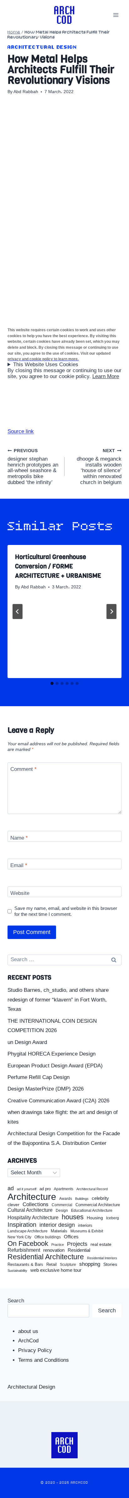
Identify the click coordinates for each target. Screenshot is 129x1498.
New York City (19, 1237)
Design (62, 1211)
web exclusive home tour (55, 1270)
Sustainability (17, 1270)
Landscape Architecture (28, 1231)
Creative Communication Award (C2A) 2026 (58, 1101)
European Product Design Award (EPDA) (55, 1066)
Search (16, 1301)
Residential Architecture (46, 1257)
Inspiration (22, 1224)
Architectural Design (42, 47)
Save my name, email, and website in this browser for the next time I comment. (65, 911)
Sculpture (68, 1264)
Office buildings (47, 1237)
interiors (85, 1225)
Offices (71, 1236)
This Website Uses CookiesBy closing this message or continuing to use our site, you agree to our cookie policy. (64, 370)
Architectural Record (92, 1189)
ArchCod (28, 1341)
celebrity (100, 1198)
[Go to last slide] (18, 611)
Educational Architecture (91, 1211)
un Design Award (27, 1042)
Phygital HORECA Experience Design (51, 1054)
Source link (21, 431)
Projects (77, 1244)
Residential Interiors (102, 1258)
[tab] (52, 683)
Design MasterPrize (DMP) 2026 (46, 1089)
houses (73, 1217)
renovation (53, 1250)
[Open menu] (115, 15)
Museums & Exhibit (86, 1231)
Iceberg (112, 1218)
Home (14, 32)
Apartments (63, 1189)
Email (18, 865)
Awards (65, 1199)
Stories (110, 1264)
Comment (23, 769)
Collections (36, 1204)
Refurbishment (24, 1250)
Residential (79, 1250)
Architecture (32, 1197)
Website (19, 893)
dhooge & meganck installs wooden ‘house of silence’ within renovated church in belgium (99, 466)
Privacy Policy (35, 1350)
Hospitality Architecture (33, 1217)
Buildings (82, 1199)
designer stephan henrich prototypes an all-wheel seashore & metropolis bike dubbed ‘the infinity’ (33, 466)
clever (13, 1204)
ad (11, 1188)
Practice (57, 1244)
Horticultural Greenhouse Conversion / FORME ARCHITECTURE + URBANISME (58, 566)
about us (28, 1331)
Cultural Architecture (30, 1210)
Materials (59, 1231)
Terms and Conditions (43, 1360)
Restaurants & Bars (25, 1264)
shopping (89, 1264)
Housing (95, 1218)
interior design (57, 1225)
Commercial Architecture (97, 1205)
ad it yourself (26, 1189)
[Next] (111, 611)
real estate (100, 1244)
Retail (51, 1264)
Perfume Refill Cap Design (39, 1077)
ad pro (45, 1189)
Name (19, 838)
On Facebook (28, 1243)
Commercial (62, 1205)
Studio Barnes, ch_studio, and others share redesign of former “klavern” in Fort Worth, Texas (58, 999)
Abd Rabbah (25, 91)
